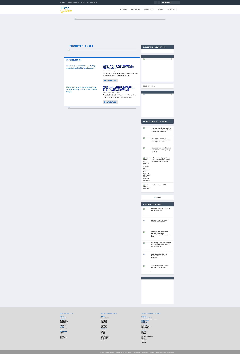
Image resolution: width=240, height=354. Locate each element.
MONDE (61, 338)
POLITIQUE (123, 9)
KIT (142, 337)
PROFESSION (63, 322)
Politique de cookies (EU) (160, 352)
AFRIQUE (62, 336)
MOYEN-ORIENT (63, 337)
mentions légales (170, 352)
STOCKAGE (143, 316)
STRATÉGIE (103, 330)
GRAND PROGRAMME (64, 323)
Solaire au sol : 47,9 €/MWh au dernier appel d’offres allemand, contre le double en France (161, 159)
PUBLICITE (84, 2)
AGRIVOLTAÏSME (145, 320)
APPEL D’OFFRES (63, 320)
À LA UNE (62, 316)
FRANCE (107, 352)
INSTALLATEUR (104, 322)
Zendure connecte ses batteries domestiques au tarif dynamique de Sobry (161, 149)
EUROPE (62, 332)
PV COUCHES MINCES (146, 326)
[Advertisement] (157, 291)
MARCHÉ (160, 9)
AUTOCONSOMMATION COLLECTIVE (149, 319)
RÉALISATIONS (148, 9)
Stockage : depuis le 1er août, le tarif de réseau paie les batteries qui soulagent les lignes (161, 129)
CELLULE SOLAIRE (145, 328)
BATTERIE (112, 71)
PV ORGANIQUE (144, 327)
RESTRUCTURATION (105, 337)
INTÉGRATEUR (104, 321)
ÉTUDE (61, 330)
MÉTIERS (103, 316)
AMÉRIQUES (62, 334)
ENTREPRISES (135, 9)
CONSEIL (103, 323)
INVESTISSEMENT (105, 336)
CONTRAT (103, 333)
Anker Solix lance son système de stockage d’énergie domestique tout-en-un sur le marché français (119, 88)
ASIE (61, 333)
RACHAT (102, 334)
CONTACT (93, 2)
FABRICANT (103, 326)
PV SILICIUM (144, 325)
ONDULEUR (143, 332)
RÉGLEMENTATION (64, 321)
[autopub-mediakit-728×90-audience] (102, 108)
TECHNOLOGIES (172, 9)
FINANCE (103, 331)
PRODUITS (117, 71)
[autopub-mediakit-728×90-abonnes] (102, 50)
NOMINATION (104, 338)
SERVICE (143, 341)
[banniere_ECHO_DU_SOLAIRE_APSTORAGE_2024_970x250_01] (120, 29)
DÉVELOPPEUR (104, 320)
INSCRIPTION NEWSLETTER (69, 2)
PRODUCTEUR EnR (105, 317)
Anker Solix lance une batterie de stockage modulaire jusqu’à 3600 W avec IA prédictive (118, 67)
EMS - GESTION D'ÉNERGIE (147, 336)
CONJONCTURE (63, 328)
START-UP (103, 339)
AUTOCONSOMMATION (146, 317)
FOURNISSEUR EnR (105, 319)
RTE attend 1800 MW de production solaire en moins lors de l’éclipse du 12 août (161, 139)
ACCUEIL (102, 352)
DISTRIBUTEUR (104, 325)
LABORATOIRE (104, 327)
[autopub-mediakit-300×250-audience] (157, 95)
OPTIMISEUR (144, 339)
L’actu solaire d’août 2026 (159, 185)
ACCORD (103, 332)
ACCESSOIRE (144, 334)
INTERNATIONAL (63, 331)
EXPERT (61, 326)
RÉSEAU (143, 321)
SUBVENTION (63, 325)
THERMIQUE (144, 322)
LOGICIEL (143, 338)
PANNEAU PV (144, 331)
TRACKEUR (143, 342)
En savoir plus (110, 80)
